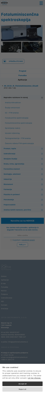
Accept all (23, 384)
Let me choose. (34, 378)
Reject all (22, 389)
